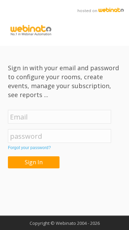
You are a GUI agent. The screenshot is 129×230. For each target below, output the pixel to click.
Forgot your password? (29, 147)
